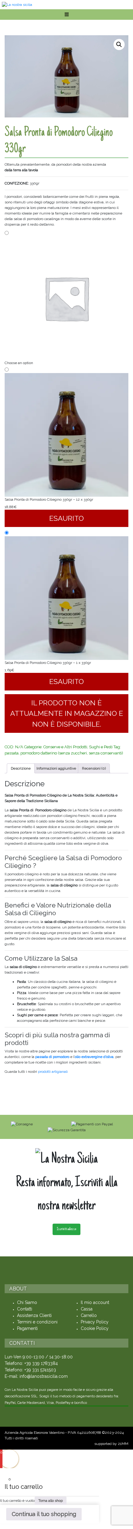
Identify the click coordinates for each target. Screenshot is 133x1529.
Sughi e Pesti (101, 747)
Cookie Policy (95, 1328)
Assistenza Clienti (34, 1315)
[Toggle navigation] (67, 14)
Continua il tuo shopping (44, 1514)
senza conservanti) (106, 753)
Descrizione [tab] (21, 768)
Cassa (86, 1308)
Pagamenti (27, 1328)
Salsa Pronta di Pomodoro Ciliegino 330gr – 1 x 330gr (48, 662)
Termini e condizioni (37, 1321)
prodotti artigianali (53, 1071)
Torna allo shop (50, 1500)
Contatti (24, 1308)
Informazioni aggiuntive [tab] (56, 768)
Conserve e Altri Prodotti (65, 747)
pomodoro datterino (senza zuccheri (53, 753)
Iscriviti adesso (66, 1229)
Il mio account (95, 1302)
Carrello (89, 1315)
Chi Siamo (27, 1302)
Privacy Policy (95, 1321)
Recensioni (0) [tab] (94, 768)
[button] (119, 44)
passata (12, 753)
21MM (123, 1444)
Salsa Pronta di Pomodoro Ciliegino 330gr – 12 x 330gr (49, 499)
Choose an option (19, 363)
